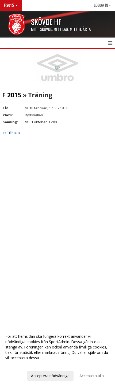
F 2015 (11, 95)
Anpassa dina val (19, 364)
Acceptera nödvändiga (50, 375)
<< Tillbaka (11, 132)
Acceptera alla (91, 375)
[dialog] (57, 356)
